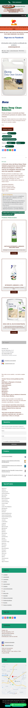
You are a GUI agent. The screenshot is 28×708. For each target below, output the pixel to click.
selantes (4, 551)
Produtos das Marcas (7, 600)
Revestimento (5, 548)
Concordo (8, 705)
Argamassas (5, 491)
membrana (4, 528)
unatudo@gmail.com (14, 47)
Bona (9, 133)
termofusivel (5, 558)
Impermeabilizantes (7, 513)
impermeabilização (6, 515)
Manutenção (5, 526)
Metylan (4, 529)
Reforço (4, 546)
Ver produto (14, 253)
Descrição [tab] (4, 157)
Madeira (19, 143)
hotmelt (4, 511)
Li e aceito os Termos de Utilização (11, 441)
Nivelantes (4, 533)
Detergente (4, 508)
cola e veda (5, 503)
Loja (4, 591)
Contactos (5, 586)
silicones (4, 553)
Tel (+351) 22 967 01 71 (7, 353)
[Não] (26, 703)
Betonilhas (4, 495)
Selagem (4, 550)
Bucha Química (5, 498)
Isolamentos (5, 518)
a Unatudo (5, 574)
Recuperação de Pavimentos (9, 139)
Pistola (3, 538)
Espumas (4, 510)
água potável (5, 561)
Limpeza (9, 143)
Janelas (4, 520)
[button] (23, 15)
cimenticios (5, 500)
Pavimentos (5, 536)
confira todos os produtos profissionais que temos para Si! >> (13, 213)
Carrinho (5, 581)
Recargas (4, 544)
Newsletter (5, 595)
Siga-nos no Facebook (13, 38)
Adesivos (4, 488)
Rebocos (4, 543)
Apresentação (6, 577)
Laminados (4, 521)
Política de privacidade (8, 598)
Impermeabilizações (7, 516)
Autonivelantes (5, 493)
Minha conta (5, 593)
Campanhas (5, 579)
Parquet (4, 535)
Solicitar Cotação (7, 129)
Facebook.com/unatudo (10, 360)
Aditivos (4, 490)
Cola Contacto (5, 501)
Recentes (5, 602)
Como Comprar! (6, 584)
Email (3, 436)
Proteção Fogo (5, 541)
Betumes (4, 496)
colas (3, 505)
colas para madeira (6, 506)
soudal (3, 554)
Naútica (4, 531)
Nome (3, 430)
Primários (4, 540)
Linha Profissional (7, 136)
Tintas (3, 559)
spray (3, 556)
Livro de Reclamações (7, 588)
